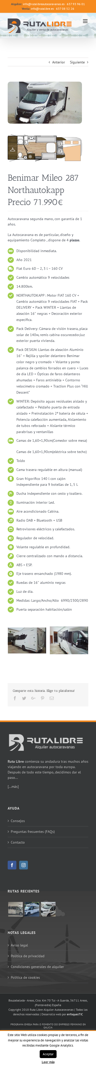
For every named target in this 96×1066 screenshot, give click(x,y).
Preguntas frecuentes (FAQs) (33, 831)
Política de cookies (25, 977)
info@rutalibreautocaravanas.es (44, 4)
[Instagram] (23, 865)
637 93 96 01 (76, 4)
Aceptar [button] (48, 1054)
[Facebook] (12, 865)
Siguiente (77, 62)
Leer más (48, 1062)
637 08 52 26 (65, 8)
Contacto (18, 842)
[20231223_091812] (69, 640)
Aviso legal (19, 945)
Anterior (58, 62)
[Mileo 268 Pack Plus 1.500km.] (48, 909)
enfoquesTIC (75, 1014)
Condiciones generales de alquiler (37, 966)
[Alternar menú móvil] (85, 21)
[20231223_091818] (27, 640)
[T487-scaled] (45, 137)
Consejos (18, 821)
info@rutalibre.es (42, 8)
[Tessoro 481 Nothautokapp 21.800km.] (15, 909)
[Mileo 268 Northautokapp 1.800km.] (31, 909)
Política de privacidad (28, 956)
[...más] (13, 786)
